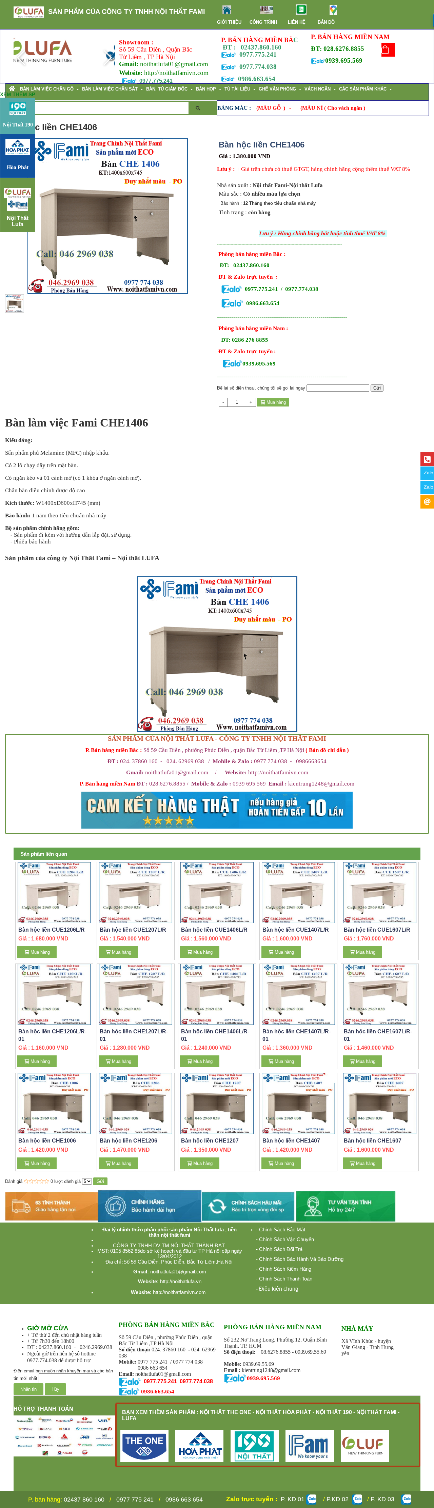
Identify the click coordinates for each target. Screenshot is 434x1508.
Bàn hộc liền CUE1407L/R (295, 930)
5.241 (257, 54)
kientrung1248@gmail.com (321, 783)
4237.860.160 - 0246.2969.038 (76, 1347)
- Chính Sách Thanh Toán (284, 1279)
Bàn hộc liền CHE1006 (47, 1141)
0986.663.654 (256, 78)
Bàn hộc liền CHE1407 (291, 1141)
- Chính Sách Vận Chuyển (285, 1239)
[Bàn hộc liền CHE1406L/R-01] (217, 994)
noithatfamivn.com (184, 72)
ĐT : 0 (34, 1347)
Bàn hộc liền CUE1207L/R (133, 930)
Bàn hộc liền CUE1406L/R (214, 930)
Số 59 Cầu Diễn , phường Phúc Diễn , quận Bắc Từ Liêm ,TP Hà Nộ (222, 750)
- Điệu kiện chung (278, 1289)
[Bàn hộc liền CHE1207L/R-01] (136, 994)
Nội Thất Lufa (17, 221)
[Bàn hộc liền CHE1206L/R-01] (54, 994)
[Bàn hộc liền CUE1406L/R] (217, 892)
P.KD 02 (336, 1499)
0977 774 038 (270, 761)
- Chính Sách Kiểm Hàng (283, 1269)
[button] (107, 57)
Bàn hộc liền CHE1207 (210, 1141)
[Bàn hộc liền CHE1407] (298, 1103)
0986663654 (311, 761)
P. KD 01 (292, 1499)
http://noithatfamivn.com (266, 772)
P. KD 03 (384, 1499)
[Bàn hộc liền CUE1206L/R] (54, 892)
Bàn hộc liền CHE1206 (128, 1141)
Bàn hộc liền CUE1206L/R (51, 930)
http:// (151, 72)
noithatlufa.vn (186, 1281)
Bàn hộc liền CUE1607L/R (377, 930)
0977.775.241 (261, 289)
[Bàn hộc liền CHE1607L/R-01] (380, 994)
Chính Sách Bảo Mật (282, 1229)
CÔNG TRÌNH (263, 22)
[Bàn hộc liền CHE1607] (380, 1103)
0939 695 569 (260, 783)
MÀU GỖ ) (271, 108)
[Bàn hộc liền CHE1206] (136, 1103)
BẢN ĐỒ (326, 22)
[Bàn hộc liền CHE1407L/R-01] (298, 994)
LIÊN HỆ (297, 22)
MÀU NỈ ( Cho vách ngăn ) (333, 108)
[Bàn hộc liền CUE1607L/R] (380, 892)
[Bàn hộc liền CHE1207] (217, 1103)
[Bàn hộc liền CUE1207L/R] (136, 892)
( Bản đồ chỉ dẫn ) (327, 750)
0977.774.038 (301, 289)
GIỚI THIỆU (229, 22)
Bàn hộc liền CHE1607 (372, 1141)
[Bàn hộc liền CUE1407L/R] (298, 892)
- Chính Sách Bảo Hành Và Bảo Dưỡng (299, 1259)
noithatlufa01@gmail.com (178, 772)
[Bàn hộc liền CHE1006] (54, 1103)
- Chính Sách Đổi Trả (279, 1249)
